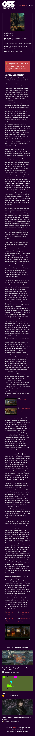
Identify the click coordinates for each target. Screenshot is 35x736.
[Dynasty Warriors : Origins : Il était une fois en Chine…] (17, 707)
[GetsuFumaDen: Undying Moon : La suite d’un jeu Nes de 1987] (17, 657)
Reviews (14, 78)
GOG (20, 51)
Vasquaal (26, 78)
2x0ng (4, 693)
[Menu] (32, 5)
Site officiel (11, 51)
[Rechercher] (29, 5)
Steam (17, 51)
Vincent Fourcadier (22, 731)
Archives (7, 78)
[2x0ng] (17, 683)
